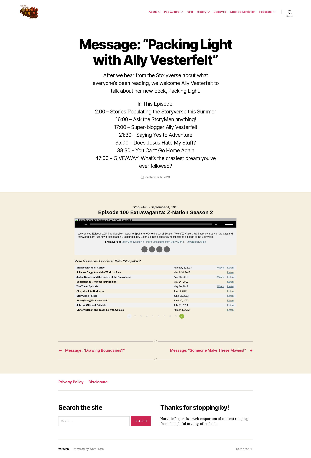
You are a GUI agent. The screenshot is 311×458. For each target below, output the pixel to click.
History (201, 11)
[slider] (229, 224)
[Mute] (222, 224)
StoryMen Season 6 (132, 241)
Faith (190, 11)
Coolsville (219, 11)
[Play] (79, 224)
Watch (220, 267)
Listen (230, 267)
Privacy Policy (71, 382)
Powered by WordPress (88, 449)
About (153, 11)
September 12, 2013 (157, 177)
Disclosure (98, 382)
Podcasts (265, 11)
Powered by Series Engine (224, 325)
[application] (155, 224)
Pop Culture (171, 11)
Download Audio (196, 241)
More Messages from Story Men (164, 241)
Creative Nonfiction (242, 11)
